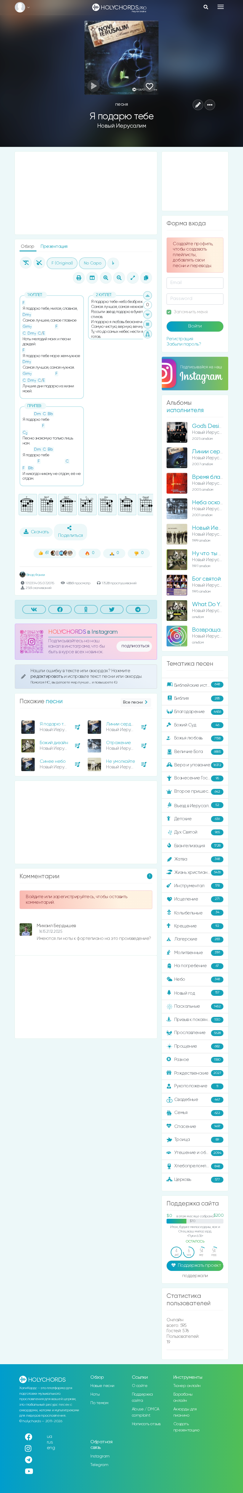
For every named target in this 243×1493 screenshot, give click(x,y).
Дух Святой (197, 832)
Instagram (100, 1456)
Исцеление (197, 899)
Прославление (197, 1032)
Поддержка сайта (142, 1397)
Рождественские (197, 1073)
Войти (195, 326)
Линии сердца (121, 724)
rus (50, 1442)
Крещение (196, 926)
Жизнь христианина (197, 872)
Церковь (197, 1179)
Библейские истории (197, 685)
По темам (99, 1403)
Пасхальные (197, 1006)
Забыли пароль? (184, 344)
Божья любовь (197, 738)
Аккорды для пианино (185, 1412)
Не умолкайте (120, 761)
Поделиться (70, 535)
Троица (196, 1139)
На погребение (196, 966)
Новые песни (102, 1386)
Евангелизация (197, 846)
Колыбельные (196, 913)
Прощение (197, 1046)
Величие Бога (197, 751)
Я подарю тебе (56, 724)
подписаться (135, 646)
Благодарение (197, 711)
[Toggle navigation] (220, 7)
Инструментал (197, 885)
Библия (197, 698)
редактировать (47, 676)
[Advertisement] (86, 193)
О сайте (140, 1386)
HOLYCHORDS (67, 632)
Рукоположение (196, 1086)
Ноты (95, 1394)
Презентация (54, 246)
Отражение (118, 743)
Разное (197, 1059)
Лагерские (197, 939)
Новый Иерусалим (121, 126)
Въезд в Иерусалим (196, 805)
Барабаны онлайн (183, 1397)
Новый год (197, 993)
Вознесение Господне (197, 778)
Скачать (40, 532)
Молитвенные (197, 952)
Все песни (133, 702)
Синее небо (52, 761)
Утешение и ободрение (199, 1152)
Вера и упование (197, 765)
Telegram (99, 1465)
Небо (197, 979)
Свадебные (197, 1099)
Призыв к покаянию (197, 1019)
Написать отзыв (146, 1424)
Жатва (197, 859)
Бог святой (206, 579)
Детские (197, 819)
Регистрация (180, 339)
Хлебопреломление (197, 1166)
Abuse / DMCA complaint (145, 1412)
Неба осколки (210, 503)
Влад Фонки (35, 575)
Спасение (197, 1126)
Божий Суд (196, 725)
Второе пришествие (197, 791)
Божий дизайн (54, 743)
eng (51, 1448)
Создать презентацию (186, 1427)
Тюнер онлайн (187, 1386)
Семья (197, 1112)
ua (49, 1436)
